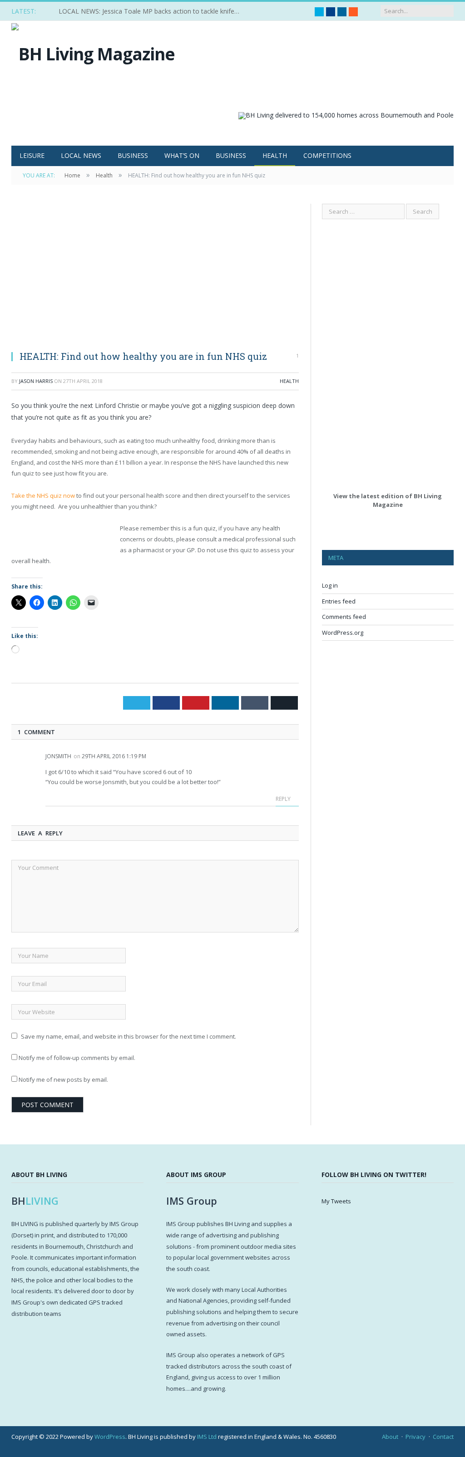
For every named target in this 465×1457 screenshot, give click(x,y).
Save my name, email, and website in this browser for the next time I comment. (128, 1036)
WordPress (109, 1436)
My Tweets (336, 1201)
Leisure (32, 155)
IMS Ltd (207, 1436)
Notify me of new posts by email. (63, 1079)
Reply (284, 799)
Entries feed (339, 601)
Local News (81, 155)
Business (133, 155)
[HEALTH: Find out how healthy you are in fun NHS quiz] (155, 273)
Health (274, 155)
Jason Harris (36, 381)
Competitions (327, 155)
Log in (330, 585)
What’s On (181, 155)
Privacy (415, 1436)
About (390, 1436)
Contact (443, 1436)
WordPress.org (342, 632)
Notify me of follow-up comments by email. (77, 1058)
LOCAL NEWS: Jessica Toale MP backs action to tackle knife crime (152, 11)
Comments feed (344, 617)
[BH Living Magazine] (93, 51)
